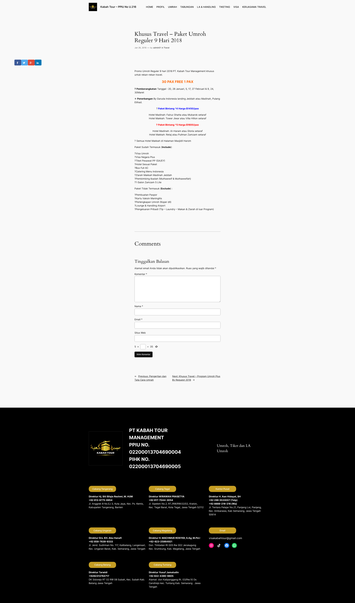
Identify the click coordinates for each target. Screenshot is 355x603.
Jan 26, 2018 (140, 47)
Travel (166, 47)
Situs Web (140, 332)
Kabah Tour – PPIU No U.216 (118, 6)
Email (138, 319)
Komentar (141, 274)
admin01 (157, 47)
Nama (139, 306)
